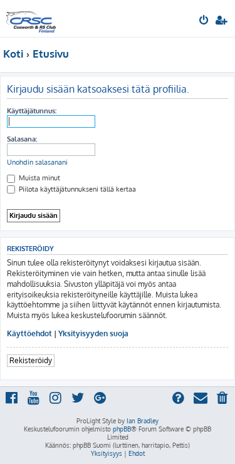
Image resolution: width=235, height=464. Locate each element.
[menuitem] (204, 21)
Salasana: (22, 139)
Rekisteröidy (30, 360)
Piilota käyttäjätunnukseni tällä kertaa (76, 189)
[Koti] (31, 18)
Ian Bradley (143, 421)
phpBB (122, 429)
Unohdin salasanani (37, 162)
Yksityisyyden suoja (93, 333)
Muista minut (38, 177)
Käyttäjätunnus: (31, 110)
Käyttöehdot (29, 333)
